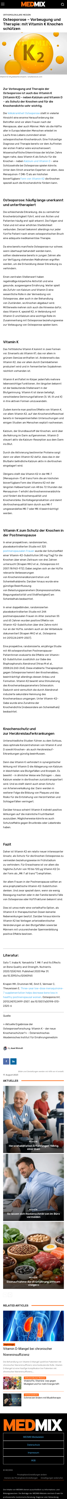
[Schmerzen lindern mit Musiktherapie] (12, 1399)
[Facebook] (6, 1061)
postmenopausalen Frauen (18, 551)
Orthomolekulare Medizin (17, 15)
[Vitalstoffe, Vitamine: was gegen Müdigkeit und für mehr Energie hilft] (12, 1383)
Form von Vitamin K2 (32, 178)
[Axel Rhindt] (5, 1048)
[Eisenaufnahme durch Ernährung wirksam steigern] (33, 1255)
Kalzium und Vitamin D (37, 161)
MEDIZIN (33, 1142)
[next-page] (10, 1295)
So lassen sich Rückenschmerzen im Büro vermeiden (33, 1215)
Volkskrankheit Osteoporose (23, 113)
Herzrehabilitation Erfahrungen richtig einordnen (33, 1147)
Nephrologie (9, 1344)
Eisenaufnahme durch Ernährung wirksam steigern (33, 1283)
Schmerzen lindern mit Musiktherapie (42, 1397)
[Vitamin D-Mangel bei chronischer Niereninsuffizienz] (33, 1326)
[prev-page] (5, 1295)
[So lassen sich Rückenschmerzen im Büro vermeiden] (33, 1187)
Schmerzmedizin (31, 1395)
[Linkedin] (13, 1061)
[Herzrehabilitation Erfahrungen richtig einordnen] (33, 1119)
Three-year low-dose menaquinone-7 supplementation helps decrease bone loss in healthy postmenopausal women (33, 993)
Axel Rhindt (17, 1048)
